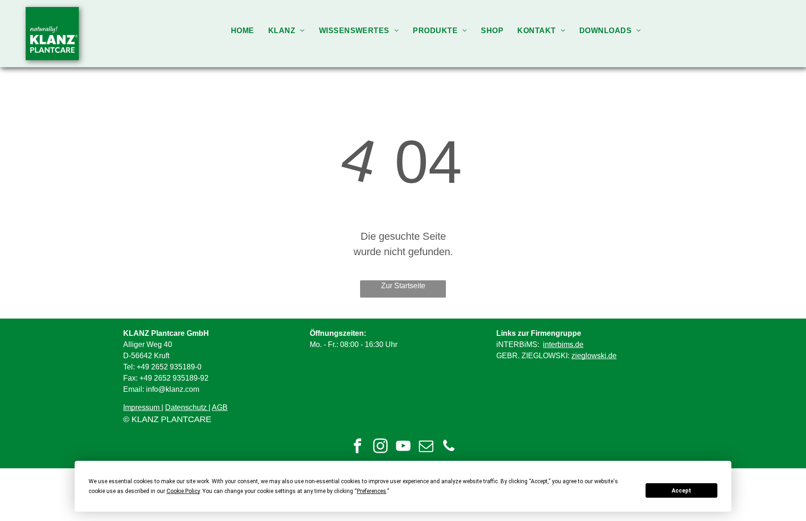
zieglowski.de (594, 356)
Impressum (141, 407)
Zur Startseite (403, 286)
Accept (681, 490)
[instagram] (380, 447)
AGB (220, 407)
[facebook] (357, 447)
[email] (425, 447)
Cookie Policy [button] (183, 491)
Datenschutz (186, 407)
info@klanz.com (172, 389)
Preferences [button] (371, 491)
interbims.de (563, 344)
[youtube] (403, 447)
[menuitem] (242, 30)
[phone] (448, 447)
